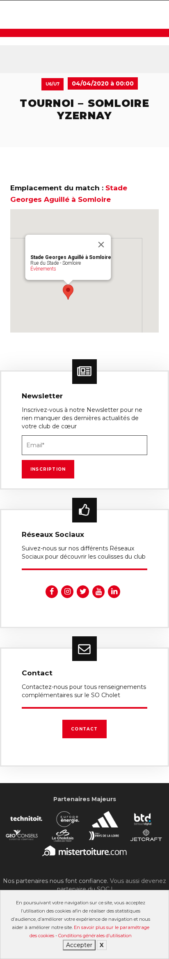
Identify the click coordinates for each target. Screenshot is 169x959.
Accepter (79, 945)
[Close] (101, 244)
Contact (84, 729)
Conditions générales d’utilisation (95, 935)
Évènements (43, 269)
